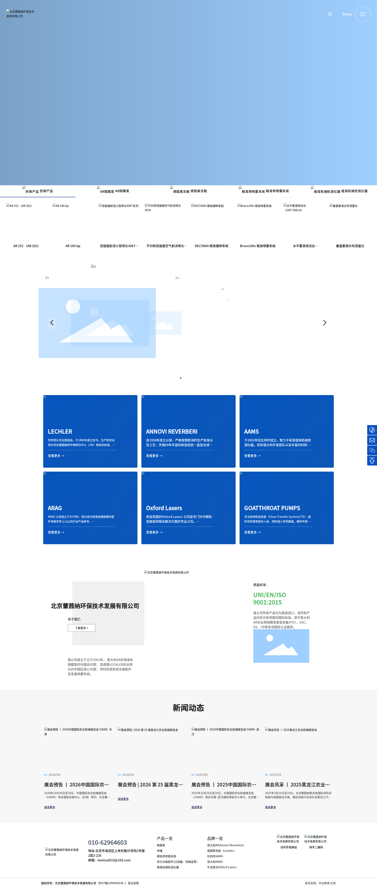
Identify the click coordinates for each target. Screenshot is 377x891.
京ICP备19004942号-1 (112, 883)
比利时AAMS (215, 856)
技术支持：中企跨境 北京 (320, 883)
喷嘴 (159, 851)
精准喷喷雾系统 (166, 856)
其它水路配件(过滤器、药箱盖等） (178, 862)
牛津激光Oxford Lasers (222, 867)
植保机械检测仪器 (168, 867)
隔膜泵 (161, 845)
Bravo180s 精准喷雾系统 (257, 245)
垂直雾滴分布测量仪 (350, 245)
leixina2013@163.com (114, 860)
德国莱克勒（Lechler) (220, 851)
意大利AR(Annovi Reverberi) (225, 845)
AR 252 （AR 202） (26, 245)
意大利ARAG (215, 862)
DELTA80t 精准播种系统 (211, 245)
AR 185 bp (73, 245)
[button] (52, 323)
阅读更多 (49, 807)
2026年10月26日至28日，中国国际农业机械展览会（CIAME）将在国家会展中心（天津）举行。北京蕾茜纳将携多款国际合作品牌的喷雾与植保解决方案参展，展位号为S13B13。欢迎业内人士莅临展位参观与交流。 (78, 799)
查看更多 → (56, 455)
